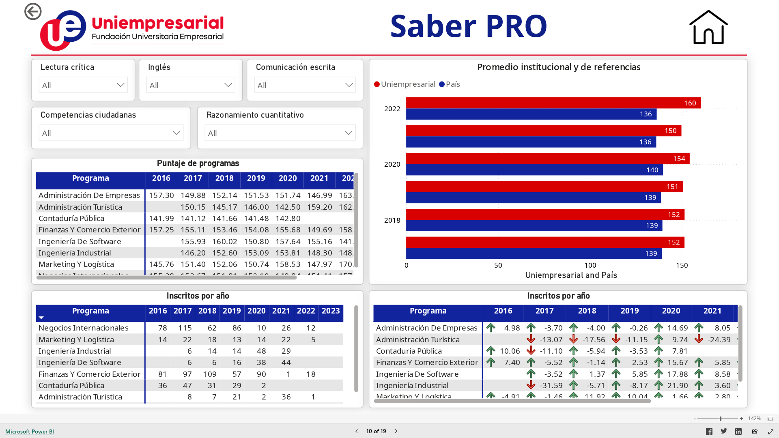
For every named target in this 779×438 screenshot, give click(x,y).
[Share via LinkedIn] (738, 432)
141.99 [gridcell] (161, 218)
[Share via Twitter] (724, 432)
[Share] (754, 432)
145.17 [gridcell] (225, 207)
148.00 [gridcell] (351, 252)
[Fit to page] (768, 419)
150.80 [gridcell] (256, 241)
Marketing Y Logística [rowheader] (76, 264)
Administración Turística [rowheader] (80, 207)
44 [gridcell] (286, 362)
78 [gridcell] (163, 327)
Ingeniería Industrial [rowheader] (75, 252)
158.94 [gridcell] (351, 229)
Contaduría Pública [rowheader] (72, 218)
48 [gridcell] (262, 351)
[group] (469, 30)
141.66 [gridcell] (225, 218)
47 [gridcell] (187, 385)
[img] (132, 30)
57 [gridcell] (237, 374)
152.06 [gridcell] (225, 264)
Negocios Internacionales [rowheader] (84, 327)
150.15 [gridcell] (193, 207)
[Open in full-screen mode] (771, 432)
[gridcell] (161, 206)
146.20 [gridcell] (193, 252)
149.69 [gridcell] (319, 229)
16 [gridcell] (237, 362)
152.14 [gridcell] (225, 195)
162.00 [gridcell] (351, 207)
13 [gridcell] (237, 339)
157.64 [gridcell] (288, 241)
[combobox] (83, 85)
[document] (469, 30)
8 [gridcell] (190, 396)
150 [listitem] (682, 265)
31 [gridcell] (212, 385)
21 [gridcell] (237, 396)
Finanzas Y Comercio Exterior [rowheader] (90, 229)
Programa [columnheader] (91, 178)
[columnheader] (161, 180)
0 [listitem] (407, 265)
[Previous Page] (356, 431)
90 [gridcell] (262, 374)
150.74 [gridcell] (256, 264)
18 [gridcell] (212, 339)
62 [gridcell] (212, 327)
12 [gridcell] (311, 327)
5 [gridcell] (313, 339)
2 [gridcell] (264, 385)
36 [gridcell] (163, 385)
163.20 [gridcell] (351, 195)
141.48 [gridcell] (256, 218)
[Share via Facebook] (709, 432)
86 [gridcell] (237, 327)
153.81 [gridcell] (288, 252)
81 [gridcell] (163, 374)
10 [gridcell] (262, 327)
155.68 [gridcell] (288, 229)
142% (754, 418)
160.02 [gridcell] (225, 241)
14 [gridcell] (163, 339)
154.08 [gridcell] (256, 229)
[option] (545, 242)
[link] (50, 11)
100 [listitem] (590, 265)
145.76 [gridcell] (161, 264)
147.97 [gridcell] (319, 264)
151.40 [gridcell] (193, 264)
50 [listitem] (498, 265)
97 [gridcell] (187, 374)
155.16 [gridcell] (319, 241)
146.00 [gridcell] (256, 207)
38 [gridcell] (262, 362)
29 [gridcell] (286, 351)
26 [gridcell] (286, 327)
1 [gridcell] (288, 374)
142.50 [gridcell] (288, 207)
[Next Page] (396, 431)
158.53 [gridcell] (288, 264)
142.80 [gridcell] (288, 218)
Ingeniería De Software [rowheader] (80, 241)
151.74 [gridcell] (288, 195)
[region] (389, 207)
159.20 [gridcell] (319, 207)
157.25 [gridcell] (161, 229)
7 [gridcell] (215, 396)
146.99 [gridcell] (319, 195)
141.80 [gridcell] (351, 241)
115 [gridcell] (185, 327)
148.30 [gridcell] (319, 252)
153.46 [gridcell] (225, 229)
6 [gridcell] (190, 351)
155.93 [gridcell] (193, 241)
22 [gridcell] (187, 339)
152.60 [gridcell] (225, 252)
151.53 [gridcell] (256, 195)
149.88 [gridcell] (193, 195)
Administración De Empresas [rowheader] (89, 195)
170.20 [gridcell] (351, 264)
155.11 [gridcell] (193, 229)
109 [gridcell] (210, 374)
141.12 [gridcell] (193, 218)
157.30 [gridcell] (161, 195)
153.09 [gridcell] (256, 252)
